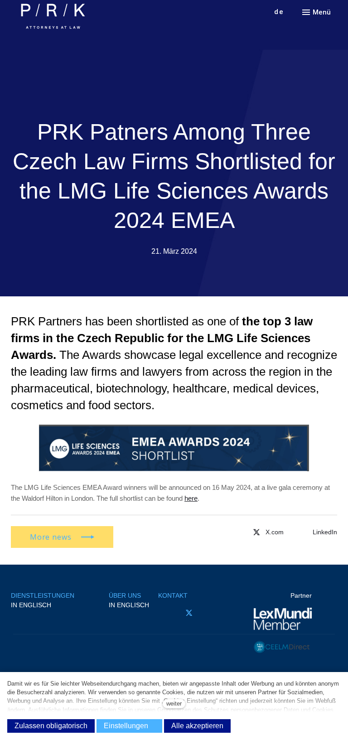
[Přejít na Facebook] (163, 613)
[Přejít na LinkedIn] (213, 613)
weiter (174, 703)
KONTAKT (173, 595)
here (191, 498)
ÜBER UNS (125, 595)
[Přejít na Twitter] (267, 531)
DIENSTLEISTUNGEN (42, 595)
